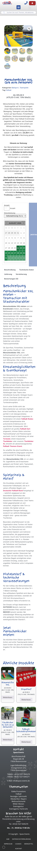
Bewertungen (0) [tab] (11, 279)
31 (6, 258)
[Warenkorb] (32, 3)
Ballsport (15, 88)
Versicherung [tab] (21, 274)
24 (6, 253)
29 (21, 253)
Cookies (18, 844)
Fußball (8, 90)
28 (18, 253)
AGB (7, 839)
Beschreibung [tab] (10, 270)
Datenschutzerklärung (21, 839)
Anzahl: (7, 205)
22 (21, 248)
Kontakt (18, 849)
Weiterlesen (7, 697)
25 (9, 253)
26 (12, 253)
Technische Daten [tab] (26, 270)
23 (24, 248)
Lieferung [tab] (8, 274)
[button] (18, 7)
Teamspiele (24, 88)
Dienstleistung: (9, 213)
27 (15, 253)
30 (24, 253)
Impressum (8, 844)
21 (18, 248)
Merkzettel (28, 844)
